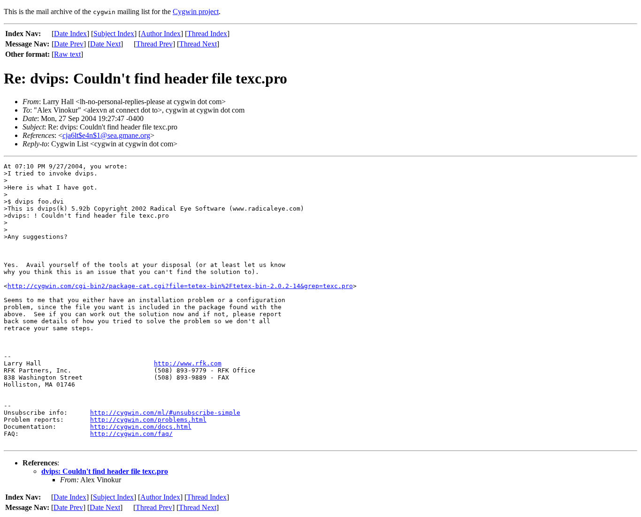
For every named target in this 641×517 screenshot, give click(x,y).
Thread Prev (154, 44)
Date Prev (69, 44)
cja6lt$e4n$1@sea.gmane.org (106, 135)
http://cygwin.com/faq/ (131, 433)
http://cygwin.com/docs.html (140, 426)
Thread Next (198, 44)
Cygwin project (196, 11)
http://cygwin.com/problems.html (148, 419)
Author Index (161, 34)
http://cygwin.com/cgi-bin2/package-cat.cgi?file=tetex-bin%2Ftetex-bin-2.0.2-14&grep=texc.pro (180, 285)
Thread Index (207, 34)
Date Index (70, 34)
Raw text (67, 54)
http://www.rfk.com (187, 363)
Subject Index (113, 34)
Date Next (105, 44)
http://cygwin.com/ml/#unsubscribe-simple (165, 412)
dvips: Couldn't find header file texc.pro (104, 471)
